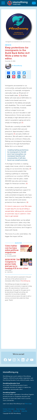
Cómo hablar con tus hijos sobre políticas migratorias (11, 249)
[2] (22, 122)
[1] (19, 95)
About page (28, 403)
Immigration (8, 45)
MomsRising (18, 65)
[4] (30, 169)
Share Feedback (20, 409)
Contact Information (9, 409)
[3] (14, 134)
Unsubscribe (16, 411)
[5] (27, 183)
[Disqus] (18, 324)
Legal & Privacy (7, 411)
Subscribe (24, 411)
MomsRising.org (17, 3)
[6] (27, 202)
